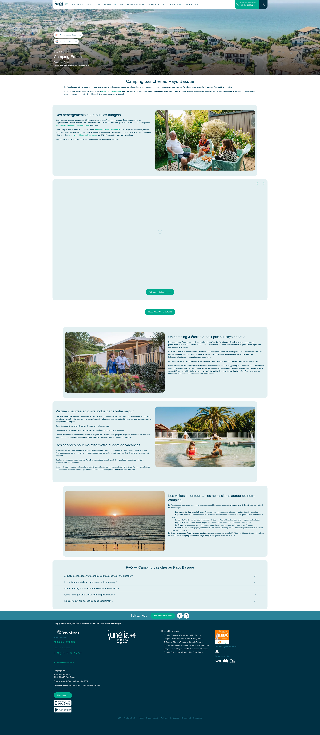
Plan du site (197, 718)
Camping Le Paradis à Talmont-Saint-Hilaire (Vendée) (183, 639)
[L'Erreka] (61, 4)
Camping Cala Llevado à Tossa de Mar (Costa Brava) (183, 652)
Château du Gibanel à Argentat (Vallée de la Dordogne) (183, 642)
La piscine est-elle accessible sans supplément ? (88, 601)
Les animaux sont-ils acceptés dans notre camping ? (90, 582)
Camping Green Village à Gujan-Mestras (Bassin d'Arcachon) (186, 649)
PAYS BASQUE (153, 4)
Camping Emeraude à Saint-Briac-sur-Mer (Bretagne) (183, 635)
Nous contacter (62, 695)
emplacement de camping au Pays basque (72, 125)
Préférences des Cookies (170, 718)
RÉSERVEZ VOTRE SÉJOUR (160, 312)
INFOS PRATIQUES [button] (170, 4)
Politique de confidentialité (148, 718)
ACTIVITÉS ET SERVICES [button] (82, 4)
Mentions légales (130, 718)
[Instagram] (186, 616)
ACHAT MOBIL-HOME (136, 4)
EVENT (122, 4)
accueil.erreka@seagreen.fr (64, 662)
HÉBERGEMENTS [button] (105, 4)
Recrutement (186, 718)
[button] (263, 4)
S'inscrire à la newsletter (163, 616)
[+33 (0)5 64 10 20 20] (237, 4)
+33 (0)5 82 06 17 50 (68, 653)
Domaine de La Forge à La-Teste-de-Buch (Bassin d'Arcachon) (186, 645)
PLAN (197, 4)
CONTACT (188, 4)
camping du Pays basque (111, 91)
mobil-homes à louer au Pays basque (83, 135)
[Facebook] (180, 616)
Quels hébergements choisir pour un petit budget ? (89, 594)
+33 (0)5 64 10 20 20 (247, 5)
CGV (120, 718)
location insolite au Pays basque (107, 130)
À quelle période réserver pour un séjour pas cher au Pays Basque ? (98, 576)
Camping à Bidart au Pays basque (66, 624)
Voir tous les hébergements (160, 292)
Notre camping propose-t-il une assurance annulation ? (91, 588)
